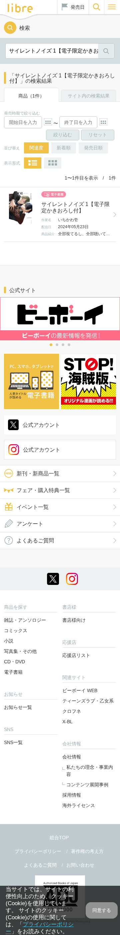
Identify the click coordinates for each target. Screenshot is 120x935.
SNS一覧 (13, 742)
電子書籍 (13, 672)
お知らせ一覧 (18, 707)
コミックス (15, 630)
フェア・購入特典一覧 (43, 490)
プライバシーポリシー (38, 851)
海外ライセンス (78, 805)
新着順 (64, 147)
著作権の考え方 (87, 851)
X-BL (67, 721)
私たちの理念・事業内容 (89, 770)
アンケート (30, 524)
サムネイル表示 (52, 163)
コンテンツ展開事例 (87, 784)
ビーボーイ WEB (79, 690)
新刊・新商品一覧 (38, 473)
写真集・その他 (20, 651)
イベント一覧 (33, 507)
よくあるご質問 (35, 540)
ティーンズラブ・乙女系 (88, 701)
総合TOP (59, 837)
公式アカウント (41, 425)
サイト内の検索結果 (89, 95)
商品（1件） (31, 95)
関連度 (36, 147)
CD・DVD (14, 661)
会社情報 (71, 756)
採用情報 (71, 795)
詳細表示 (32, 163)
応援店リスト (76, 655)
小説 (8, 641)
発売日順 (93, 147)
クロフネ (71, 711)
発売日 (78, 7)
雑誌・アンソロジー (25, 620)
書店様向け (74, 620)
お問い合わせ (80, 865)
